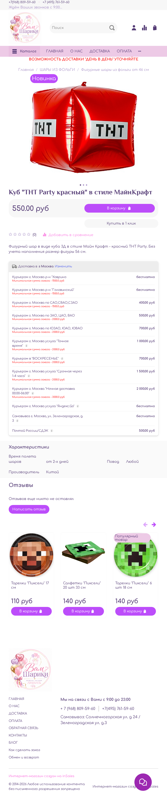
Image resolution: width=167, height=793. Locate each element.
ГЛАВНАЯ (54, 51)
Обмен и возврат (24, 757)
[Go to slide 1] (80, 185)
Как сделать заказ (24, 750)
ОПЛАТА (124, 51)
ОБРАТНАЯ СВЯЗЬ (23, 728)
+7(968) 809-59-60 (22, 2)
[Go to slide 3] (86, 185)
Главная (26, 70)
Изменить (63, 266)
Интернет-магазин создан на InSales (125, 786)
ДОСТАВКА (100, 51)
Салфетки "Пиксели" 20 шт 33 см (82, 585)
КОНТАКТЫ (18, 735)
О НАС (76, 51)
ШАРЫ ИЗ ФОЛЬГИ (57, 70)
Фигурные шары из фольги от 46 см (115, 70)
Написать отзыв (29, 509)
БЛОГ (13, 742)
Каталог (28, 51)
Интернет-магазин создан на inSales (41, 776)
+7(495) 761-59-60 (118, 708)
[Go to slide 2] (83, 185)
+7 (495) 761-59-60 (56, 2)
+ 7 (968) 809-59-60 (77, 708)
